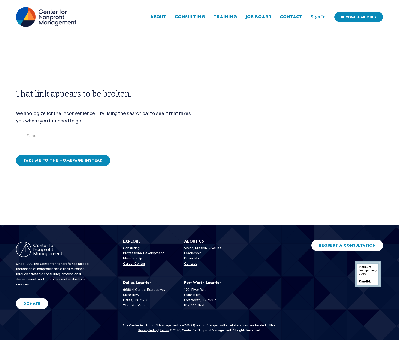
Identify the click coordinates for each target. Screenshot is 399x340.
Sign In (318, 16)
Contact (291, 17)
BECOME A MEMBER (359, 17)
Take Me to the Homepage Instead (63, 160)
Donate (32, 303)
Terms (164, 330)
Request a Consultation (347, 245)
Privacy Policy (148, 330)
